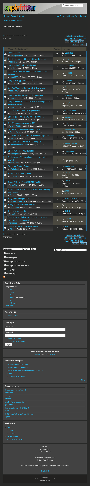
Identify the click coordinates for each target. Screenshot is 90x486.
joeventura (9, 405)
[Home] (20, 12)
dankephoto (15, 154)
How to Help (45, 471)
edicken (13, 62)
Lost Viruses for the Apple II (18, 367)
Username (9, 326)
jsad (12, 68)
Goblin (10, 374)
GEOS (12, 113)
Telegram (13, 303)
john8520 (14, 77)
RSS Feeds (11, 433)
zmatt (66, 191)
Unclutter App (50, 354)
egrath (7, 417)
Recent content (12, 316)
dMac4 (67, 103)
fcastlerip (14, 83)
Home (6, 16)
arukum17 (14, 223)
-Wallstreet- (14, 169)
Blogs (9, 427)
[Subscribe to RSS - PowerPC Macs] (4, 277)
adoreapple (15, 98)
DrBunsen (68, 95)
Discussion (17, 21)
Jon (66, 87)
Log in (6, 36)
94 (75, 39)
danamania (69, 136)
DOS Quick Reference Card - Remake (19, 414)
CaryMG (13, 176)
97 (67, 42)
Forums (14, 16)
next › (75, 45)
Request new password (16, 341)
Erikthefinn (68, 53)
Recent (21, 16)
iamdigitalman (16, 56)
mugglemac (69, 65)
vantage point (70, 111)
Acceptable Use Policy (15, 439)
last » (83, 45)
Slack (12, 300)
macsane (14, 163)
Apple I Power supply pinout (18, 364)
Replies (57, 49)
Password (9, 332)
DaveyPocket (15, 126)
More (83, 380)
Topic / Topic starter (17, 49)
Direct (37, 354)
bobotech (68, 81)
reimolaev (9, 393)
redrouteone (69, 117)
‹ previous (78, 36)
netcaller (13, 120)
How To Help (60, 16)
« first (69, 36)
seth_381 (14, 91)
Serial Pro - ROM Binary (16, 377)
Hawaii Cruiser (70, 143)
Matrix (12, 292)
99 (76, 42)
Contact (83, 16)
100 (81, 42)
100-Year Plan (72, 16)
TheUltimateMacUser (19, 145)
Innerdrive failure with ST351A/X (17, 408)
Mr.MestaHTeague (17, 201)
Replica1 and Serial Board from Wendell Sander (25, 370)
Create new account (15, 338)
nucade (8, 399)
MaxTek (13, 138)
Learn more (9, 306)
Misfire (12, 297)
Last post (67, 49)
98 (72, 42)
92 (66, 39)
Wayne (7, 411)
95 (80, 39)
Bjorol (12, 229)
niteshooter (14, 208)
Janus (12, 195)
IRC (11, 289)
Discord (12, 295)
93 (71, 39)
